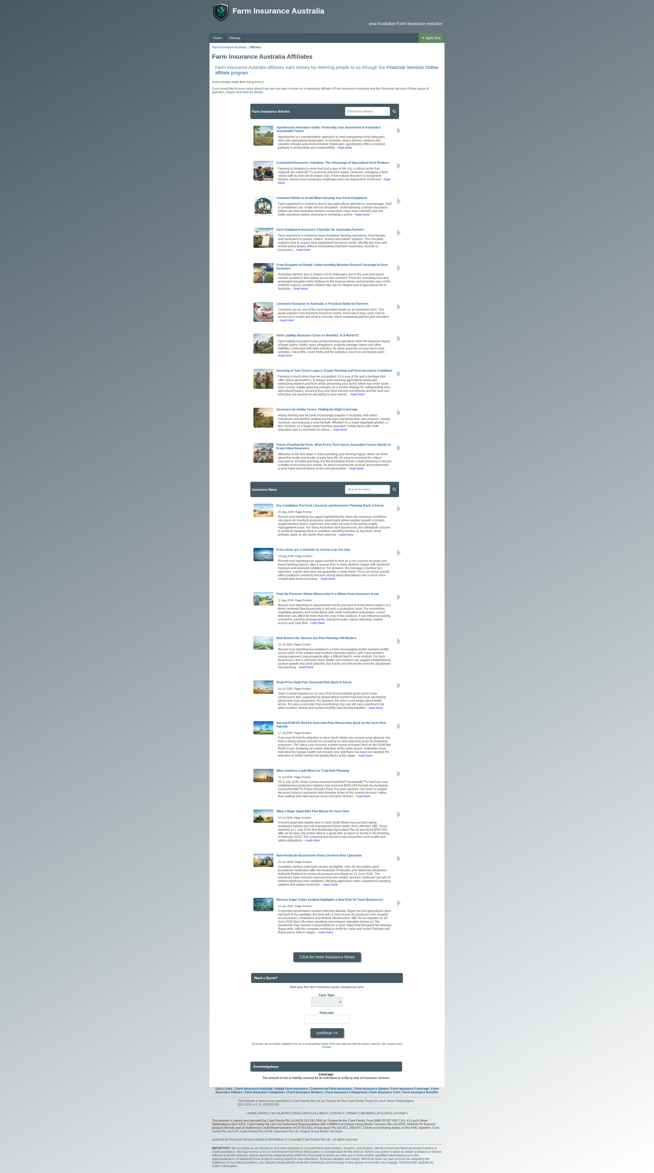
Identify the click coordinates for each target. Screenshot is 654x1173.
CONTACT (337, 1113)
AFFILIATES (384, 1113)
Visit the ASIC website (414, 1162)
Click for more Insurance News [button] (327, 957)
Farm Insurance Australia (229, 47)
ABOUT (324, 1113)
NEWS (297, 1113)
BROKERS (367, 1113)
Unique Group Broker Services (321, 1131)
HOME (252, 1113)
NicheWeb (275, 1139)
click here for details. (250, 92)
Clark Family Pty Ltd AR (256, 1131)
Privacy (326, 1046)
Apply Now (433, 38)
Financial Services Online (247, 1139)
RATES (263, 1113)
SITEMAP (400, 1113)
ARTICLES (310, 1113)
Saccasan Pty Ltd (286, 1131)
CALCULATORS (280, 1113)
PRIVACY (352, 1113)
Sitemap (234, 38)
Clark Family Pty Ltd (316, 1139)
